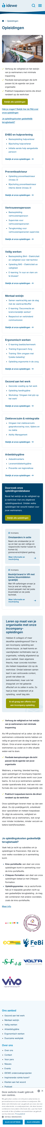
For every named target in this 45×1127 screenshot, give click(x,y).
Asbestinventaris (16, 459)
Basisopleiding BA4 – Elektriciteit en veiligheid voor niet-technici (24, 258)
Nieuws (7, 1064)
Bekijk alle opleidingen (15, 101)
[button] (22, 1117)
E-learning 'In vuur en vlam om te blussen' (23, 274)
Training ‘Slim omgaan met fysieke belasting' (21, 355)
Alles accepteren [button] (12, 1122)
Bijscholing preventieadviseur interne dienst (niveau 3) (22, 186)
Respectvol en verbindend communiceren (21, 318)
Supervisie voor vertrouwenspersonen (19, 222)
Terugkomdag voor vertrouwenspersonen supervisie (24, 230)
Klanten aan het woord (15, 1082)
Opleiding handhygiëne (19, 390)
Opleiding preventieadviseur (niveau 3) (22, 178)
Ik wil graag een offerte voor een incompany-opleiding (22, 703)
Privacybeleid (20, 1114)
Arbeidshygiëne (11, 1029)
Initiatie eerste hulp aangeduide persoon (23, 150)
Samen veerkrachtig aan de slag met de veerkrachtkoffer (24, 302)
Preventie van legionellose (21, 468)
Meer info (6, 906)
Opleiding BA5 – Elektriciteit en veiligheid (23, 266)
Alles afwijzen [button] (33, 1122)
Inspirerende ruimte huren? (17, 1077)
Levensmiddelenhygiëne (20, 463)
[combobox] (39, 1091)
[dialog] (22, 1107)
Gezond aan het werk (14, 1015)
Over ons (8, 1050)
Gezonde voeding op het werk (23, 386)
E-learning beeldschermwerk (22, 344)
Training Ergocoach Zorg (20, 349)
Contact (8, 1055)
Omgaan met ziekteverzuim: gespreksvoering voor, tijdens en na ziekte (24, 426)
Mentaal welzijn (11, 1020)
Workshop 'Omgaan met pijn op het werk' (24, 397)
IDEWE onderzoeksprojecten (18, 1073)
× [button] (42, 1091)
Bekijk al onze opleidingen (17, 159)
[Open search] (33, 5)
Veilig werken (10, 1024)
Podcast (8, 1086)
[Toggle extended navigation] (40, 6)
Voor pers (9, 1059)
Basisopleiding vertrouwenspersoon (18, 214)
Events (7, 1068)
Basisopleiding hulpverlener (21, 139)
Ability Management (18, 434)
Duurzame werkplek (13, 1038)
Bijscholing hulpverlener (20, 143)
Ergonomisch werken (14, 1033)
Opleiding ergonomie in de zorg (24, 361)
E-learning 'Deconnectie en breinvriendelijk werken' (21, 310)
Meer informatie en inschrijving (16, 558)
